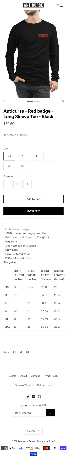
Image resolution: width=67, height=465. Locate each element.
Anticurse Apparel (17, 134)
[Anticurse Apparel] (33, 5)
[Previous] (4, 102)
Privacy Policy (51, 375)
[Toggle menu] (4, 5)
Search (12, 375)
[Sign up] (50, 412)
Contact (35, 375)
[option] (33, 54)
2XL (22, 166)
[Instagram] (39, 396)
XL (9, 166)
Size (5, 148)
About (23, 375)
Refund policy (44, 385)
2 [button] (37, 101)
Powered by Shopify (46, 441)
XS (9, 156)
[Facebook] (33, 396)
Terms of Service (24, 385)
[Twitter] (27, 396)
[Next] (63, 102)
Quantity (8, 176)
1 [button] (30, 101)
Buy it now (33, 210)
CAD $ (31, 430)
